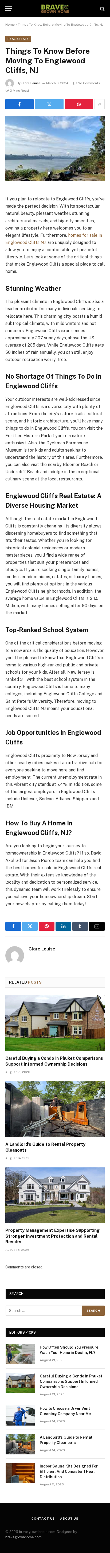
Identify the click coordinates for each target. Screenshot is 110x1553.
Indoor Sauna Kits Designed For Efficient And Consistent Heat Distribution (69, 1471)
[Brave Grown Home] (55, 8)
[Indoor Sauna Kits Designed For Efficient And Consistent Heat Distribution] (20, 1473)
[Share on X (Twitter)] (49, 104)
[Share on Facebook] (19, 104)
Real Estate (18, 38)
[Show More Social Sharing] (100, 104)
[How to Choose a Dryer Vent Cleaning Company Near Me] (20, 1415)
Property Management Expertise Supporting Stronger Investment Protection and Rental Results (52, 1236)
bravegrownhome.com (23, 1537)
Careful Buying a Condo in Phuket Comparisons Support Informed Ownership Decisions (71, 1381)
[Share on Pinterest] (79, 104)
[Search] (102, 9)
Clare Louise (31, 83)
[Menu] (8, 9)
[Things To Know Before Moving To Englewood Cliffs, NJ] (55, 148)
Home (10, 24)
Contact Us (43, 1518)
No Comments (89, 83)
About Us (69, 1518)
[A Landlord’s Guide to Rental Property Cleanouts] (55, 1109)
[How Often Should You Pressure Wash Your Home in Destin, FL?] (20, 1354)
